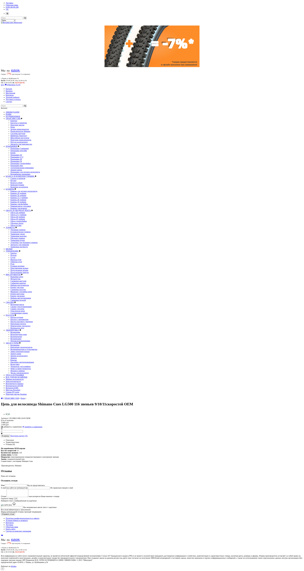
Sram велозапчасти (13, 381)
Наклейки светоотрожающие (22, 362)
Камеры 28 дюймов (18, 200)
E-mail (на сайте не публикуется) (14, 488)
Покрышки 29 (16, 161)
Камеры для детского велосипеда (23, 191)
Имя (3, 485)
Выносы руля (15, 260)
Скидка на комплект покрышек (18, 531)
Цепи (12, 127)
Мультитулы (15, 279)
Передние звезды (17, 125)
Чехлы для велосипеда (19, 373)
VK (7, 9)
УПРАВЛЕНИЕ (12, 251)
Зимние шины (16, 170)
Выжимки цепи (16, 277)
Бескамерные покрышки (20, 174)
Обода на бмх (15, 225)
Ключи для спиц (17, 287)
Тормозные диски (17, 234)
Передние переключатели (20, 140)
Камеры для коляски (18, 208)
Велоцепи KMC (12, 388)
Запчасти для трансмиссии (21, 144)
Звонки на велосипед (19, 356)
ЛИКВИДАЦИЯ (12, 112)
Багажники (14, 345)
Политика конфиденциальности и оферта (22, 518)
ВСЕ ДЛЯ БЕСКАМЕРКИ (16, 377)
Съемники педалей (18, 300)
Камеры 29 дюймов (18, 202)
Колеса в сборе (16, 183)
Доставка (9, 3)
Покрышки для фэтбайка (20, 163)
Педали (13, 255)
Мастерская (10, 93)
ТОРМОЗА (10, 228)
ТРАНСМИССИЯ (13, 119)
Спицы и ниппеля (17, 178)
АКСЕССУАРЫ (12, 343)
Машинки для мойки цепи (21, 292)
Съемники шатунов (18, 281)
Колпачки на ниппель (19, 187)
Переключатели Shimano (20, 131)
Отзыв (4, 496)
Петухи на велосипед (19, 142)
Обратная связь (12, 5)
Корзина (9, 91)
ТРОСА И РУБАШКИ (15, 375)
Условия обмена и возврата (17, 520)
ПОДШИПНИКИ (13, 116)
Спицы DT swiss (12, 392)
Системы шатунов (17, 134)
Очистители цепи (17, 311)
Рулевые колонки (17, 266)
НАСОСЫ (10, 315)
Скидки (9, 102)
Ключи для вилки (17, 296)
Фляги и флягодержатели (20, 369)
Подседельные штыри (19, 270)
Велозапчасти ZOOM (14, 386)
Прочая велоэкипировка (20, 341)
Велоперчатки (16, 337)
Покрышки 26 (16, 155)
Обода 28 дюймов (17, 217)
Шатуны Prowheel (13, 390)
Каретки (13, 121)
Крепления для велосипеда (21, 347)
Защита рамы (15, 354)
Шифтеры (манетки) (18, 136)
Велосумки (14, 364)
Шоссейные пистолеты (19, 138)
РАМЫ (8, 114)
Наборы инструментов (19, 285)
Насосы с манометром (19, 319)
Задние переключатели (19, 129)
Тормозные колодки (18, 236)
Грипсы (13, 253)
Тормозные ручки (17, 240)
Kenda (12, 153)
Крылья (13, 360)
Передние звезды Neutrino (16, 394)
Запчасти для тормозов (19, 245)
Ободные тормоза (17, 238)
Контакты (10, 95)
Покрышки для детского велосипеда (25, 172)
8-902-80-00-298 (12, 7)
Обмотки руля (16, 262)
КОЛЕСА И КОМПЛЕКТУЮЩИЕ (20, 176)
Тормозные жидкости (19, 247)
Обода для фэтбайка (18, 221)
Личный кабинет (12, 97)
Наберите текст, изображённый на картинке (19, 501)
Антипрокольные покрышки (22, 168)
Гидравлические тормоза (20, 232)
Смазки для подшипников (21, 307)
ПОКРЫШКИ (12, 146)
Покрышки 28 (16, 159)
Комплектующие (17, 185)
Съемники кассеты (18, 290)
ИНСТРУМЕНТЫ (13, 275)
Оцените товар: (7, 499)
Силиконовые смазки (19, 313)
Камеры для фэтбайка (19, 204)
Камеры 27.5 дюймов (19, 198)
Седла (12, 257)
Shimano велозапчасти (15, 379)
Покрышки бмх (16, 166)
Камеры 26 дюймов (18, 195)
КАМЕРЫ (10, 189)
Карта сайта (10, 529)
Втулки (13, 181)
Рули (12, 264)
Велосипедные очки (18, 334)
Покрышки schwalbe (18, 151)
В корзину (5, 436)
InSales (13, 566)
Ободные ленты (16, 223)
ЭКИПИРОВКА (13, 330)
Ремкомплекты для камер (20, 206)
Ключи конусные (17, 294)
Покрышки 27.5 (16, 157)
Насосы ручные (16, 317)
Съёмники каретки (18, 283)
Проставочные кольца (19, 268)
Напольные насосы (18, 324)
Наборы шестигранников (20, 298)
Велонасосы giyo (17, 328)
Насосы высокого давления (21, 322)
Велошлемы (15, 332)
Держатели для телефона (20, 366)
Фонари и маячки (17, 371)
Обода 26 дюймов (17, 213)
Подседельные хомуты (19, 272)
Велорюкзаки (15, 339)
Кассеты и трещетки (18, 123)
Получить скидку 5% (19, 436)
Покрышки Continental (19, 148)
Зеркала (13, 358)
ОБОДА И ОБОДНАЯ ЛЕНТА (18, 210)
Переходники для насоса (20, 326)
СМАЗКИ (10, 302)
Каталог (9, 89)
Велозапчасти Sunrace (14, 384)
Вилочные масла (17, 304)
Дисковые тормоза (17, 230)
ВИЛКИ (9, 249)
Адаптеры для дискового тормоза (24, 243)
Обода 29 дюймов (17, 219)
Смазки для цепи (17, 309)
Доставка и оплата (13, 99)
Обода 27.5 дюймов (18, 215)
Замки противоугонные (20, 352)
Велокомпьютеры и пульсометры (23, 349)
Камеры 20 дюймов (18, 193)
